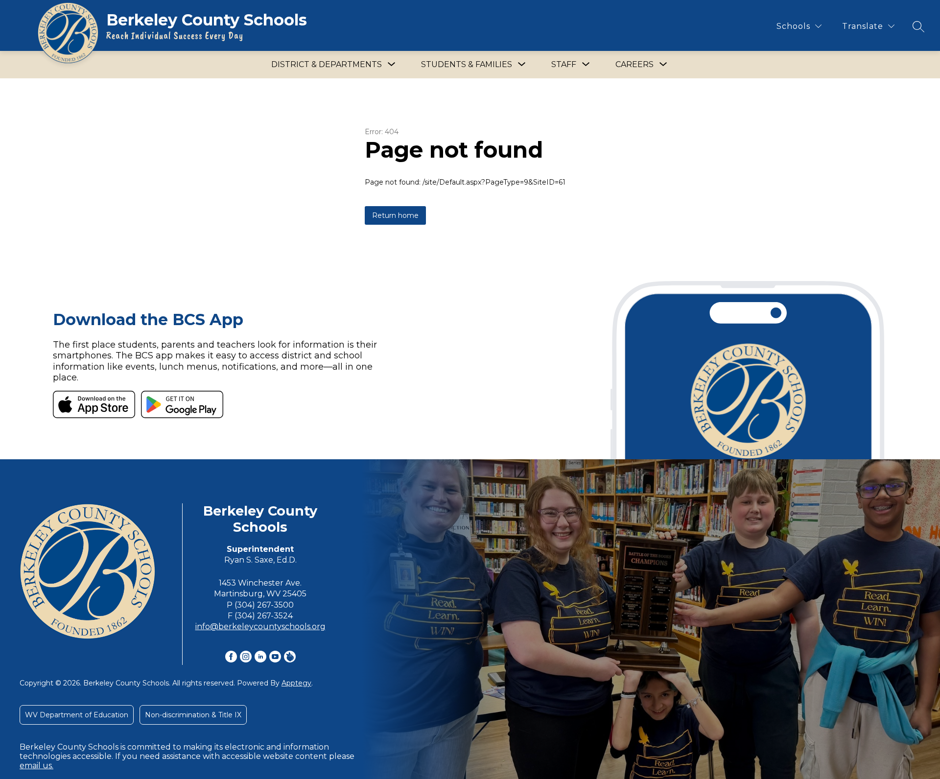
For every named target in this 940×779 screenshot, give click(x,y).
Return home (395, 215)
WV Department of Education (76, 714)
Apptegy (296, 683)
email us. (36, 765)
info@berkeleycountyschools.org (260, 626)
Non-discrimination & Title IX (193, 714)
